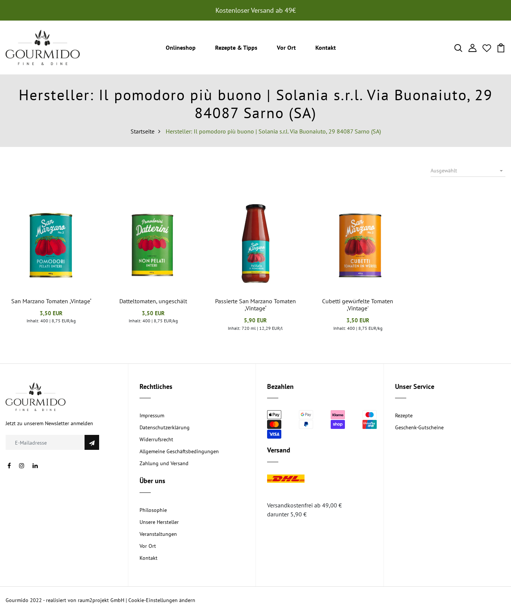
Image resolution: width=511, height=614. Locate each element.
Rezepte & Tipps (236, 47)
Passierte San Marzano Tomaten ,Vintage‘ (255, 304)
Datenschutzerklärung (165, 427)
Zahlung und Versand (164, 463)
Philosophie (153, 510)
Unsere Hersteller (159, 522)
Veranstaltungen (158, 534)
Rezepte (404, 415)
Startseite (142, 131)
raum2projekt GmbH (101, 600)
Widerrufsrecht (156, 439)
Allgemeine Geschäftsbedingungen (179, 451)
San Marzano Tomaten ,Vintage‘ (51, 301)
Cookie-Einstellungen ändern (161, 600)
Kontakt (325, 47)
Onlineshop (181, 47)
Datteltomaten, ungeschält (153, 301)
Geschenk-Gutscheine (419, 427)
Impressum (152, 415)
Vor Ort (286, 47)
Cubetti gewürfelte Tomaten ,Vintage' (357, 304)
